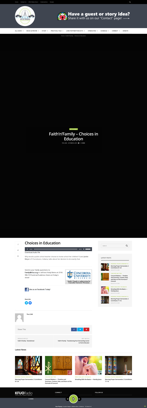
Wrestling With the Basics (119, 286)
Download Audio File (32, 252)
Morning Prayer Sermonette (119, 263)
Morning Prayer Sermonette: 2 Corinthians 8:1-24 (120, 267)
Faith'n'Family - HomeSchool (26, 341)
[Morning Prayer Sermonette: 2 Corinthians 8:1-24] (105, 267)
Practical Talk (56, 31)
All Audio (18, 31)
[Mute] (84, 249)
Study (44, 31)
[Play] (27, 249)
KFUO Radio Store (33, 2)
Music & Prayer (31, 31)
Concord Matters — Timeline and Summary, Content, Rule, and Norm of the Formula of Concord (119, 278)
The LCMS (64, 143)
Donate (52, 2)
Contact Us (23, 2)
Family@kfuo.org (31, 272)
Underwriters (44, 2)
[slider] (88, 249)
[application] (58, 249)
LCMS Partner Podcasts (74, 31)
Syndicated (92, 31)
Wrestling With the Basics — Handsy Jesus (88, 379)
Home (16, 2)
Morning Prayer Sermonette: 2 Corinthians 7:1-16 (120, 299)
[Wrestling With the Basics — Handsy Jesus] (105, 290)
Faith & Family (73, 129)
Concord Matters (116, 273)
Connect (115, 31)
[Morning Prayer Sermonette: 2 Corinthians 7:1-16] (105, 300)
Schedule (104, 31)
